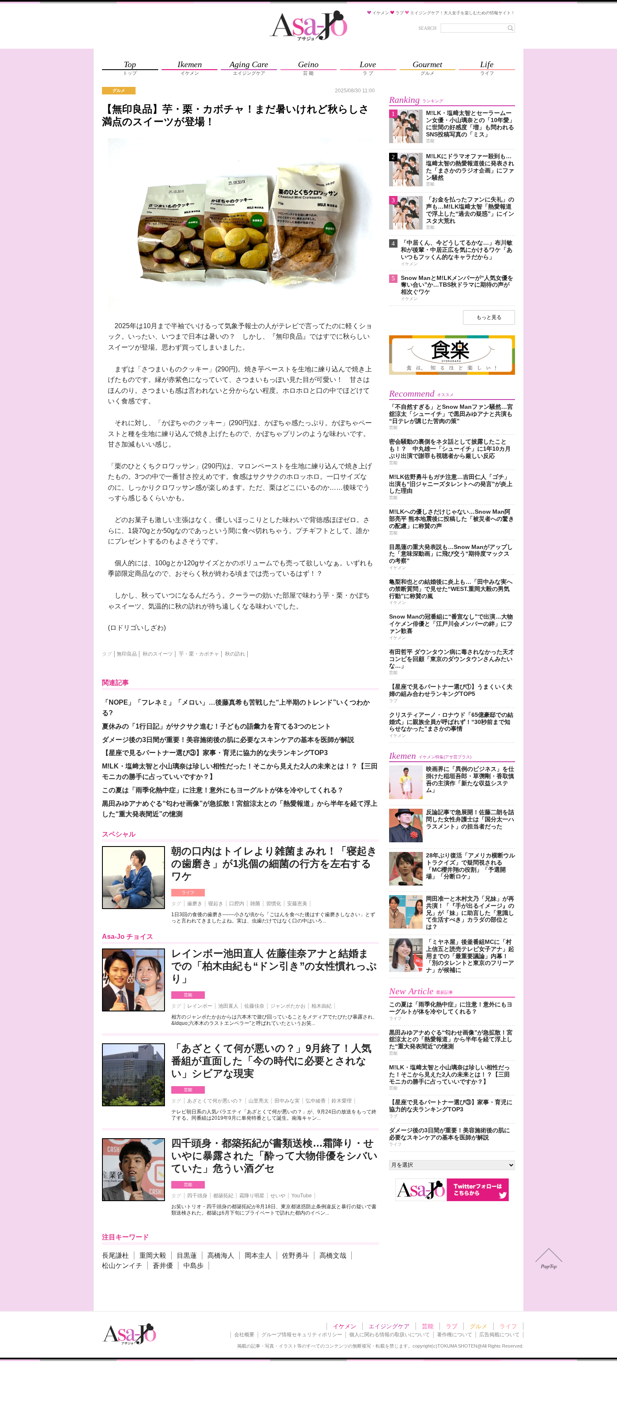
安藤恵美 (297, 904)
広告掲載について (499, 1335)
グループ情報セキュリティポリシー (301, 1335)
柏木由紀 (321, 1006)
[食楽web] (452, 373)
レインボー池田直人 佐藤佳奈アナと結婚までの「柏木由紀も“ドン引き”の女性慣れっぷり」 (274, 966)
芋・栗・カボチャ (199, 654)
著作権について (454, 1335)
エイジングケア (389, 1326)
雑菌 (255, 904)
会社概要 (244, 1335)
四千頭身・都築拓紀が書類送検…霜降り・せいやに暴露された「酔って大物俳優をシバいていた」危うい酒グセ (274, 1155)
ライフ (188, 892)
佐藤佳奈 (254, 1006)
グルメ (478, 1326)
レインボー (199, 1006)
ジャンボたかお (288, 1006)
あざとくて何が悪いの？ (215, 1101)
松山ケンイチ (122, 1265)
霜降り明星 (251, 1196)
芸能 (188, 995)
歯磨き (194, 904)
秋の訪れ (235, 654)
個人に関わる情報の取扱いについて (389, 1335)
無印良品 (127, 654)
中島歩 (193, 1265)
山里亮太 (258, 1101)
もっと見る (489, 317)
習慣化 (273, 904)
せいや (277, 1196)
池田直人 (228, 1006)
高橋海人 (220, 1255)
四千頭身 (197, 1196)
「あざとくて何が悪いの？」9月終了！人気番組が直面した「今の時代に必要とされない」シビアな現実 (271, 1060)
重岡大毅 (152, 1255)
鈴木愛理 (342, 1101)
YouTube (301, 1196)
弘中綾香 (316, 1101)
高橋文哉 (332, 1255)
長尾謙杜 (115, 1255)
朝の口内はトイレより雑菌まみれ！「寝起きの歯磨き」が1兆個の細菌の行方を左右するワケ (274, 863)
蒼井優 (163, 1265)
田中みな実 (287, 1101)
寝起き (215, 904)
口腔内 (236, 904)
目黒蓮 (187, 1255)
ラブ (452, 1326)
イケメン (344, 1326)
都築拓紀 (223, 1196)
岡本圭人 (258, 1255)
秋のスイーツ (158, 654)
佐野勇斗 (295, 1255)
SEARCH (427, 28)
